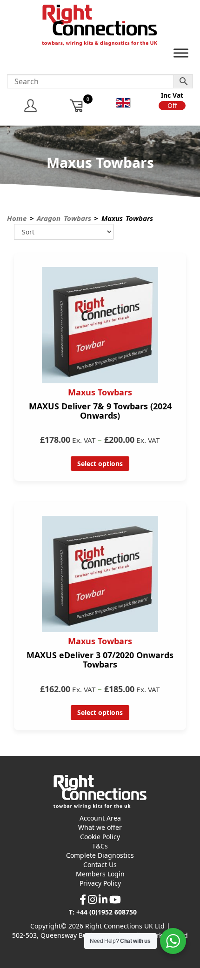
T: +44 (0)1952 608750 (103, 912)
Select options (100, 463)
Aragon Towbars (64, 218)
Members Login (100, 873)
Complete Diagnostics (100, 855)
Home (17, 218)
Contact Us (100, 864)
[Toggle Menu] (180, 55)
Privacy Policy (100, 883)
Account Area (100, 818)
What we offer (100, 827)
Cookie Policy (100, 836)
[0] (77, 105)
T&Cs (100, 845)
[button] (172, 105)
